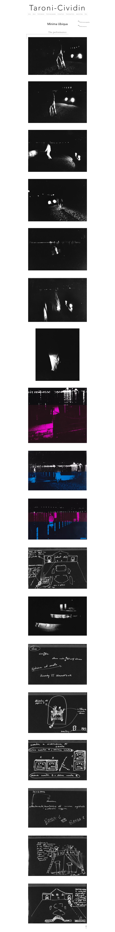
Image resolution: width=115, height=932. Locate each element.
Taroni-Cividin (57, 7)
